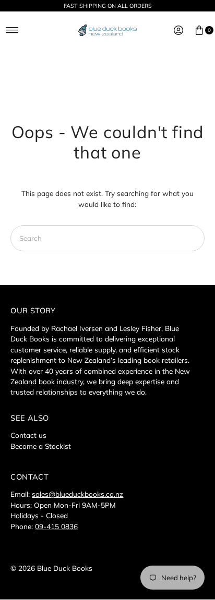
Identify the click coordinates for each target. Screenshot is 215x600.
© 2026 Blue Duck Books (51, 568)
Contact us (28, 435)
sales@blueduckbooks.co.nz (77, 493)
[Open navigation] (12, 30)
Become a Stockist (40, 446)
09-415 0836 (56, 526)
